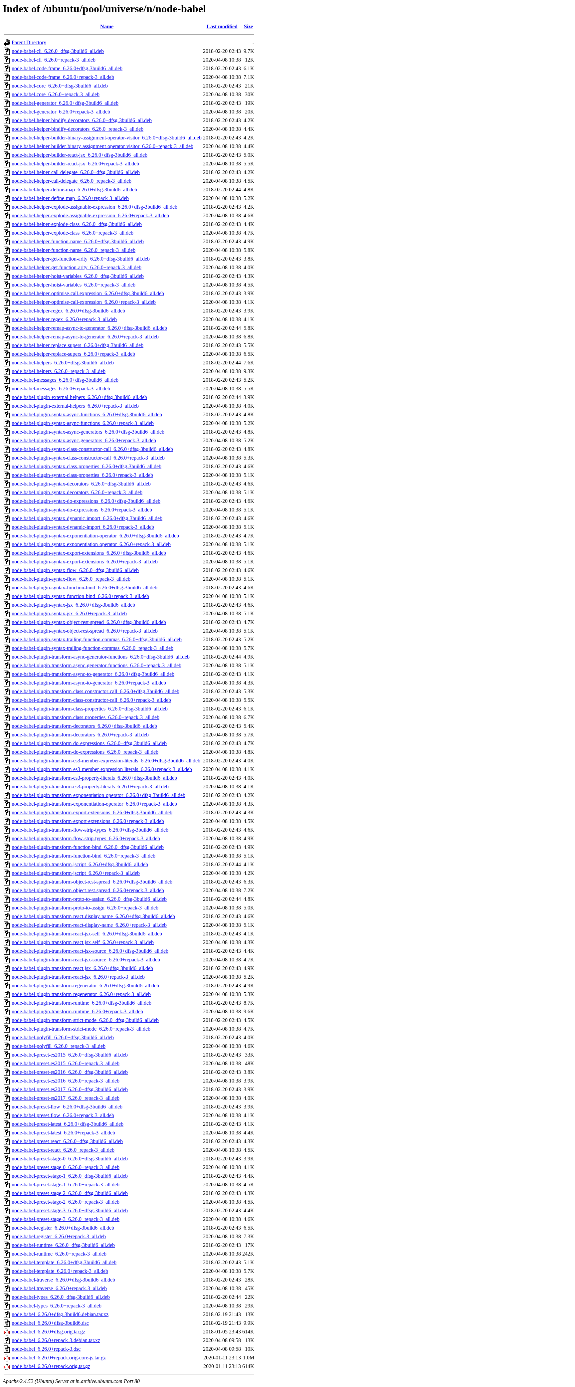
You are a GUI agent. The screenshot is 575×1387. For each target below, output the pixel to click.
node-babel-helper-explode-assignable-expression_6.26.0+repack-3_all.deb (90, 215)
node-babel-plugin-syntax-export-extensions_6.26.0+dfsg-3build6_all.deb (89, 553)
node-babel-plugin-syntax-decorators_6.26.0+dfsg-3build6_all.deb (81, 484)
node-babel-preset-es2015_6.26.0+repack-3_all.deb (65, 1063)
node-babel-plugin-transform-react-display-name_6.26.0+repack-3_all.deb (89, 925)
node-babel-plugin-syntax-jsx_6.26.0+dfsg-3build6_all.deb (73, 605)
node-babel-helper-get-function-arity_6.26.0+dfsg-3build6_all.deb (81, 259)
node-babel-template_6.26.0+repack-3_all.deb (60, 1271)
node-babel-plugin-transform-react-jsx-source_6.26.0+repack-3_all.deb (86, 959)
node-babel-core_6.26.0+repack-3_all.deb (55, 94)
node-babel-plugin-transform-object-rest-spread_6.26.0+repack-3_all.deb (88, 890)
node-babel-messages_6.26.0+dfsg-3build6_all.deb (65, 380)
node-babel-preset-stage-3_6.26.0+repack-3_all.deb (65, 1219)
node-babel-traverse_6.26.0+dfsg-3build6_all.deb (63, 1280)
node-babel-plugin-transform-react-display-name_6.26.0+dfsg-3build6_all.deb (93, 916)
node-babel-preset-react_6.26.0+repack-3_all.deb (63, 1150)
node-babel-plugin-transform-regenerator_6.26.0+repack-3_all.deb (81, 994)
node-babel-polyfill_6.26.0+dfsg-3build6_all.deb (63, 1037)
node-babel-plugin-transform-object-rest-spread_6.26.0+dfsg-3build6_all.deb (92, 882)
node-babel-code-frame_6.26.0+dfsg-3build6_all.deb (67, 68)
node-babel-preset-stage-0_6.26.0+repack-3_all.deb (65, 1167)
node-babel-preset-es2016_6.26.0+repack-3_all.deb (65, 1081)
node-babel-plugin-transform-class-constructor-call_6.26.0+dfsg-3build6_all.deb (95, 691)
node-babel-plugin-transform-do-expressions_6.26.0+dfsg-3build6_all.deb (89, 743)
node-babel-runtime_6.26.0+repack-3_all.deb (59, 1254)
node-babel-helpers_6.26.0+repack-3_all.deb (58, 371)
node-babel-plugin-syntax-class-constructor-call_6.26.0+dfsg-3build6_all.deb (92, 449)
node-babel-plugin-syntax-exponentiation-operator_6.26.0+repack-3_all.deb (91, 544)
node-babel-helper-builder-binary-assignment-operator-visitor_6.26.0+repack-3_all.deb (102, 146)
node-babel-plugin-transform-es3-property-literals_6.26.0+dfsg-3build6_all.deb (94, 778)
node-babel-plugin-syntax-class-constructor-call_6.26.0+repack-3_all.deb (88, 458)
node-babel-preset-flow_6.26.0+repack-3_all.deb (63, 1115)
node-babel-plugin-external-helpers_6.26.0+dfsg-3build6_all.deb (79, 397)
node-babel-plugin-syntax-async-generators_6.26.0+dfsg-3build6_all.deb (88, 432)
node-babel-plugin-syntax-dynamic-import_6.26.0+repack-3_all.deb (83, 527)
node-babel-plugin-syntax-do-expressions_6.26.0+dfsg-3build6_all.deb (86, 501)
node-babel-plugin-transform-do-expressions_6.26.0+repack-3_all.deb (85, 752)
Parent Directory (29, 42)
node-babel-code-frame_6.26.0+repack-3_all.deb (63, 77)
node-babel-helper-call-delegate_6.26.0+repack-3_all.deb (71, 181)
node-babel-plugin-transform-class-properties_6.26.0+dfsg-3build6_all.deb (90, 708)
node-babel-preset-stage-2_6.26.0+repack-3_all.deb (65, 1202)
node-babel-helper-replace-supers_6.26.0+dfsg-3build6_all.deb (77, 345)
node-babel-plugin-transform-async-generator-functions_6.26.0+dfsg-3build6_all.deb (101, 657)
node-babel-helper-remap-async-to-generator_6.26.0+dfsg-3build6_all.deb (89, 328)
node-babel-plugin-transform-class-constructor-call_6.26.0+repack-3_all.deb (91, 700)
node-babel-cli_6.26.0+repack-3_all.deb (54, 60)
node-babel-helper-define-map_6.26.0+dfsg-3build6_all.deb (74, 189)
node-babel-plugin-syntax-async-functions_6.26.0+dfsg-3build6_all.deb (87, 414)
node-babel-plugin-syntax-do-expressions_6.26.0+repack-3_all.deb (82, 509)
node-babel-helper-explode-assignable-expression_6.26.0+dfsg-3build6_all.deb (94, 207)
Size (248, 26)
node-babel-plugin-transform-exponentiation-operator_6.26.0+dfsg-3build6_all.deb (98, 795)
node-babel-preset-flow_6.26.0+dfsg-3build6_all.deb (67, 1106)
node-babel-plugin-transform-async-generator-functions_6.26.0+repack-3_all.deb (96, 665)
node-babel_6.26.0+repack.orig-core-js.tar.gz (59, 1357)
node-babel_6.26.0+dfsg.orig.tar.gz (48, 1331)
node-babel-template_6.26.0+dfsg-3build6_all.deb (64, 1262)
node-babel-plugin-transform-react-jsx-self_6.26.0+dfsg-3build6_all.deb (87, 933)
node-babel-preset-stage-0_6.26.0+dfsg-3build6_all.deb (70, 1158)
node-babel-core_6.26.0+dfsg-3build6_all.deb (60, 86)
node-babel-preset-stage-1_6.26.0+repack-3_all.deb (65, 1184)
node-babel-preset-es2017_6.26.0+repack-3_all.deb (65, 1098)
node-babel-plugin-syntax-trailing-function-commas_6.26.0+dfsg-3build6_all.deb (97, 639)
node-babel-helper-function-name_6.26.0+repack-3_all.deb (73, 250)
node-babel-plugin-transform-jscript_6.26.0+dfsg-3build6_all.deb (80, 864)
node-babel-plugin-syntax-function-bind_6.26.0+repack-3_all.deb (80, 596)
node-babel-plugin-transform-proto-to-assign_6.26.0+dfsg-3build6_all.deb (89, 899)
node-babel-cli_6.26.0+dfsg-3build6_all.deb (58, 51)
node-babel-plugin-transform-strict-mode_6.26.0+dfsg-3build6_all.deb (85, 1020)
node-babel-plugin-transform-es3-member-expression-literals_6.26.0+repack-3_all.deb (102, 769)
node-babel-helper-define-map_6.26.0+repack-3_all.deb (70, 198)
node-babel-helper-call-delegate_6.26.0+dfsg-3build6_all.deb (76, 172)
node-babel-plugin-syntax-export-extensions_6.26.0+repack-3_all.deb (85, 561)
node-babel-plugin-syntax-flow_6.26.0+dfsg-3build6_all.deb (75, 570)
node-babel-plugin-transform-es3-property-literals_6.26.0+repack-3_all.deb (90, 786)
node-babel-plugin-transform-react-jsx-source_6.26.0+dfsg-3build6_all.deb (90, 951)
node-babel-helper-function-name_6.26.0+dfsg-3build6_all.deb (78, 241)
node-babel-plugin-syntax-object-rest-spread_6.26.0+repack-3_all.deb (85, 631)
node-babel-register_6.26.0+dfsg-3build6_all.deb (63, 1228)
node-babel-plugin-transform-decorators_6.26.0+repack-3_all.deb (80, 734)
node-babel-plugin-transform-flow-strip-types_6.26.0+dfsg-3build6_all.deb (90, 830)
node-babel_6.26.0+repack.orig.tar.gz (51, 1366)
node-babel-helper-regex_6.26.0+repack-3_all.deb (64, 319)
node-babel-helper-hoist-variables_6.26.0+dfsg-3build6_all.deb (78, 276)
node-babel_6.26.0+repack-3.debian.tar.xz (56, 1340)
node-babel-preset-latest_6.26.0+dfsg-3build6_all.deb (67, 1124)
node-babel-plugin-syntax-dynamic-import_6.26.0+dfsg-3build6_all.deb (87, 518)
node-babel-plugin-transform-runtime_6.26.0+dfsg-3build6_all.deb (81, 1003)
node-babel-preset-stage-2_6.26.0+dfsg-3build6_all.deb (70, 1193)
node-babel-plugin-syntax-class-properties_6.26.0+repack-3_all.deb (82, 475)
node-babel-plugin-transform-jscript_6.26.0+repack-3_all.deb (76, 873)
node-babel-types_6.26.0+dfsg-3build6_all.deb (61, 1297)
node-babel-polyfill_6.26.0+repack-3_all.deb (58, 1046)
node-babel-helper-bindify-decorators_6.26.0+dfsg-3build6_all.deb (82, 120)
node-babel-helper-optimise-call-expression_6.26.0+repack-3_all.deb (84, 302)
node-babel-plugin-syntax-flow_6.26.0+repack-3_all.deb (71, 579)
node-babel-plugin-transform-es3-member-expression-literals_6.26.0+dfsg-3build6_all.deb (106, 760)
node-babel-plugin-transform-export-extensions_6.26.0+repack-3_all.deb (88, 821)
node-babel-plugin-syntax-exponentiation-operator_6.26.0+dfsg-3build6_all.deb (95, 535)
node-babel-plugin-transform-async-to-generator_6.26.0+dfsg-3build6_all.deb (93, 674)
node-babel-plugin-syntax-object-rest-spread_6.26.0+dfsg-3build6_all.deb (89, 622)
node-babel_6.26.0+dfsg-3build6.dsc (50, 1323)
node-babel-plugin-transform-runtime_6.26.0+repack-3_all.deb (77, 1011)
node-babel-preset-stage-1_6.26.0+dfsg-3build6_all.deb (70, 1176)
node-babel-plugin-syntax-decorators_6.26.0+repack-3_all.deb (77, 492)
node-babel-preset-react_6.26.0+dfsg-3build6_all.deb (67, 1141)
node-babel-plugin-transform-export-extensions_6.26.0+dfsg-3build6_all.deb (92, 812)
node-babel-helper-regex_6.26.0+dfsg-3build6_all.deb (68, 310)
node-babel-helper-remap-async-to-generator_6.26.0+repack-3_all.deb (85, 336)
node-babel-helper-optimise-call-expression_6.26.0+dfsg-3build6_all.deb (88, 293)
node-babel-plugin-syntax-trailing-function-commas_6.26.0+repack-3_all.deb (92, 648)
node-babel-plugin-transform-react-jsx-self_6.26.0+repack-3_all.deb (83, 942)
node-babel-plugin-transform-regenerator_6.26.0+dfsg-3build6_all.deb (85, 985)
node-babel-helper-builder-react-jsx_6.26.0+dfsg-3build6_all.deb (79, 155)
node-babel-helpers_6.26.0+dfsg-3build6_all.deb (63, 362)
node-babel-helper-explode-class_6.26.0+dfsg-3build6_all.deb (77, 224)
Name (106, 26)
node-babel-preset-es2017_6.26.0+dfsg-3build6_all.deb (70, 1089)
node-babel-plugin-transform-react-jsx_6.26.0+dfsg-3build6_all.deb (82, 968)
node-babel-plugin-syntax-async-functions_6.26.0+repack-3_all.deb (83, 423)
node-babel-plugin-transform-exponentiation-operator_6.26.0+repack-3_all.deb (94, 804)
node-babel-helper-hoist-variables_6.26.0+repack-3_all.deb (73, 285)
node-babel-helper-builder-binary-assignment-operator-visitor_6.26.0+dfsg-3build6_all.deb (107, 137)
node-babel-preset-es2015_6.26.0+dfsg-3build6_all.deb (70, 1055)
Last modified (222, 26)
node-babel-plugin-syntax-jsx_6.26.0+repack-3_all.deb (69, 613)
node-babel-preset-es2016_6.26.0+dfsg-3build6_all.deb (70, 1072)
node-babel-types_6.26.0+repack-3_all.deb (56, 1305)
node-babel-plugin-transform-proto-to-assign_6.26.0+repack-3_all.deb (85, 907)
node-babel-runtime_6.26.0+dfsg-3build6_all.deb (63, 1245)
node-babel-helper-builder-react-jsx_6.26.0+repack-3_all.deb (75, 163)
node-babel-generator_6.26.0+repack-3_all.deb (61, 111)
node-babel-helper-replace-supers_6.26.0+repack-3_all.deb (73, 354)
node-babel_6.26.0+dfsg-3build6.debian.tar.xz (60, 1314)
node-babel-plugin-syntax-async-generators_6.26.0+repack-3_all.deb (84, 440)
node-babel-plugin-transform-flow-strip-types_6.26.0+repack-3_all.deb (86, 838)
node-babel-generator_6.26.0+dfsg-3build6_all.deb (65, 103)
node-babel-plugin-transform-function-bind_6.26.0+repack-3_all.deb (83, 856)
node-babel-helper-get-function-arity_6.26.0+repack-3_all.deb (76, 267)
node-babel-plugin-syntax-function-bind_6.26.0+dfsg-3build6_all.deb (84, 587)
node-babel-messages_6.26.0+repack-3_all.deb (61, 388)
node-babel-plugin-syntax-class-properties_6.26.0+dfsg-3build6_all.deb (86, 466)
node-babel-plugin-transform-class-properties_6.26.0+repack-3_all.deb (85, 717)
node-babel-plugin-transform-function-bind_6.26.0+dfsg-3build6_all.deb (88, 847)
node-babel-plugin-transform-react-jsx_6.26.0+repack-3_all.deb (78, 977)
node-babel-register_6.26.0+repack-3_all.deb (59, 1236)
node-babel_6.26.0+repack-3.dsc (46, 1349)
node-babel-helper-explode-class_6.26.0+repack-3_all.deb (72, 233)
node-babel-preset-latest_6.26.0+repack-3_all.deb (63, 1132)
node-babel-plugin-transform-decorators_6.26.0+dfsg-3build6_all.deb (84, 726)
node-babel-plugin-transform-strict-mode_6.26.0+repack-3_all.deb (81, 1029)
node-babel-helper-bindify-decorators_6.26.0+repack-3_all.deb (77, 129)
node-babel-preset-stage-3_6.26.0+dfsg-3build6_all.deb (70, 1210)
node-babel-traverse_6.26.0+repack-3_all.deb (59, 1288)
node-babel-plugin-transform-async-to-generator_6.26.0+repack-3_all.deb (89, 683)
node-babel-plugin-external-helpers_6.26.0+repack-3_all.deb (75, 406)
